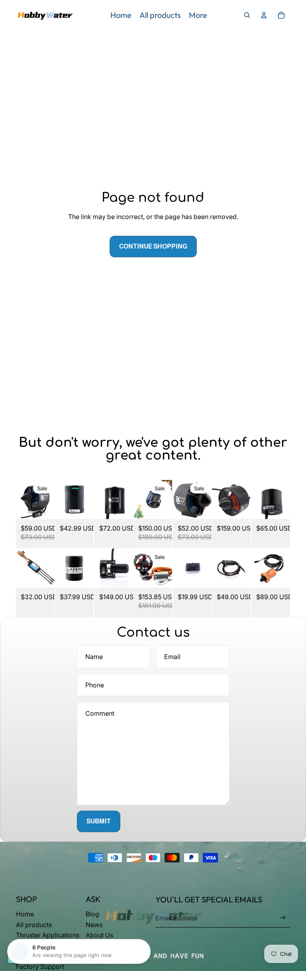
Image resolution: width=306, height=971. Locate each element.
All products (34, 925)
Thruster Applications (47, 935)
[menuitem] (120, 15)
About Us (99, 935)
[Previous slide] (22, 499)
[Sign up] (282, 917)
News (94, 925)
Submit (98, 821)
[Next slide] (48, 499)
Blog (92, 914)
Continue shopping (153, 246)
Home (25, 914)
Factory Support (40, 967)
